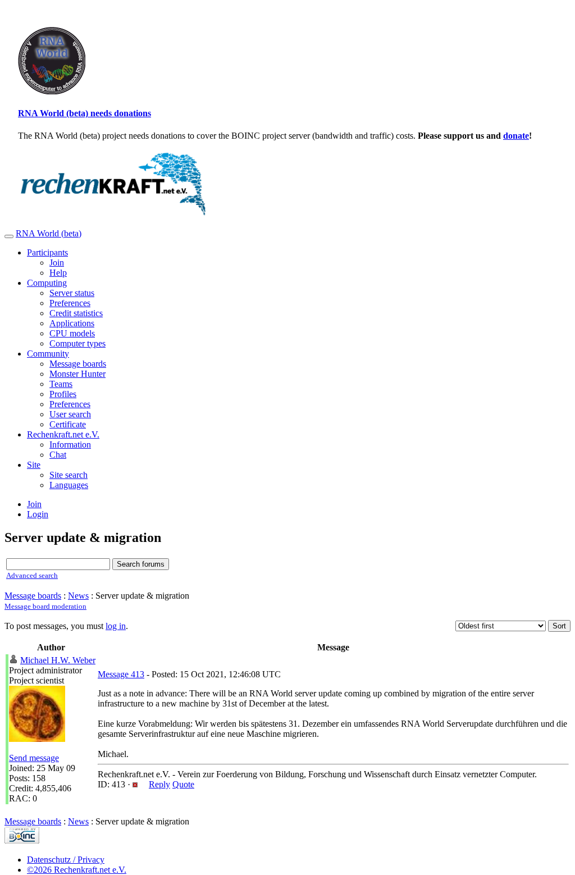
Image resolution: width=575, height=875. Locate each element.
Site (33, 465)
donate (516, 135)
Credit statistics (76, 313)
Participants (47, 252)
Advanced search (32, 575)
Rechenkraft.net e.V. (63, 434)
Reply (159, 784)
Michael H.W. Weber (57, 660)
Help (58, 272)
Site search (68, 475)
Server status (71, 293)
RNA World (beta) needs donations (84, 113)
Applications (71, 323)
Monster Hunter (77, 374)
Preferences (69, 303)
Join (56, 262)
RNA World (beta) (48, 233)
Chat (57, 454)
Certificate (67, 424)
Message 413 (121, 674)
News (78, 595)
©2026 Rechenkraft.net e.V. (76, 869)
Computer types (77, 343)
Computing (47, 283)
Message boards (77, 363)
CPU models (72, 333)
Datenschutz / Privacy (65, 859)
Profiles (62, 394)
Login (37, 514)
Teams (60, 384)
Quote (183, 784)
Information (70, 444)
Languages (68, 485)
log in (116, 626)
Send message (34, 758)
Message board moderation (45, 606)
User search (70, 414)
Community (48, 353)
